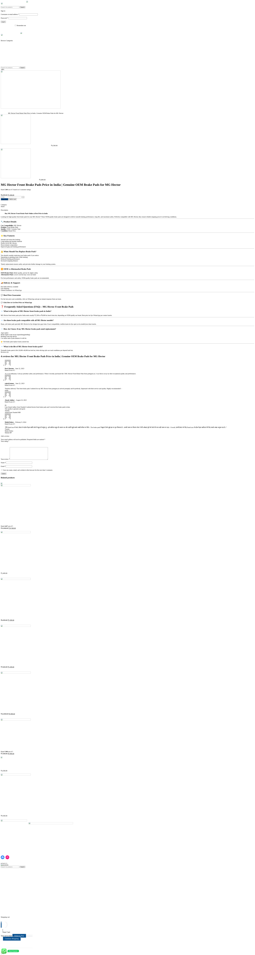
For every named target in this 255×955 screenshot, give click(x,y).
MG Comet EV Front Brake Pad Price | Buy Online (22, 569)
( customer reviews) (7, 191)
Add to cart (12, 199)
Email (3, 466)
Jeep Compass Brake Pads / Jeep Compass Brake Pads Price (20, 180)
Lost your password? (7, 25)
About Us (4, 845)
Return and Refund (7, 849)
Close (2, 208)
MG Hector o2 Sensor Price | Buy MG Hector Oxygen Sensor (26, 710)
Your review (5, 459)
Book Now (4, 199)
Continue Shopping (12, 939)
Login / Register (6, 915)
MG (6, 113)
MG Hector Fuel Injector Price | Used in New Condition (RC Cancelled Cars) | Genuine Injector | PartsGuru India (47, 812)
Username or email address (10, 14)
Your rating (5, 441)
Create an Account (11, 11)
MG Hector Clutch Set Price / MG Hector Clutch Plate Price (25, 522)
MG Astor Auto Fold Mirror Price (14, 767)
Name (3, 462)
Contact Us (4, 847)
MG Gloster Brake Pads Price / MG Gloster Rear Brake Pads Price (28, 616)
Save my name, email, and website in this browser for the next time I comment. (28, 470)
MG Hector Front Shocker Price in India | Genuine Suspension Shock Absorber (33, 663)
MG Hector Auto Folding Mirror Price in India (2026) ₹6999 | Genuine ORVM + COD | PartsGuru (41, 748)
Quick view (4, 517)
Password (4, 18)
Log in (3, 22)
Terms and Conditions (8, 850)
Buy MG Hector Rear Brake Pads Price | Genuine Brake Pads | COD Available (26, 145)
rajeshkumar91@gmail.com (131, 388)
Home (3, 113)
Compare (4, 913)
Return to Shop (19, 936)
